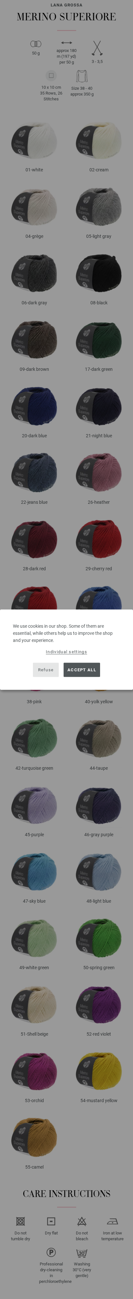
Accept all (81, 669)
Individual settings (66, 651)
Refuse (46, 669)
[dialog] (66, 649)
